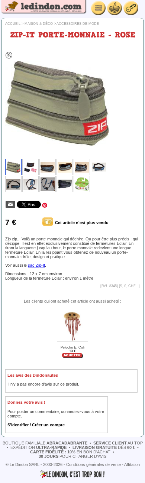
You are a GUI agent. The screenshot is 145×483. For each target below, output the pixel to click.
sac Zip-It (36, 265)
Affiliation (132, 464)
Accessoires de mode (78, 24)
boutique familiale (45, 443)
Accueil (12, 24)
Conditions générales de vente (93, 464)
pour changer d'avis (72, 456)
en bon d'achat (70, 452)
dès (103, 447)
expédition (38, 447)
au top (118, 443)
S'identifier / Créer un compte (36, 425)
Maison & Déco (39, 24)
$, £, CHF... (129, 286)
